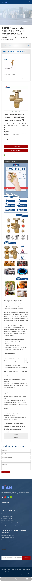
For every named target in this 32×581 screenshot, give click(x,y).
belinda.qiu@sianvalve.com (7, 539)
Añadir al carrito (16, 150)
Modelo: (6, 127)
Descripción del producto (11, 161)
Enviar (5, 472)
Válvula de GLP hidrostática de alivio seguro (10, 74)
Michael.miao (4, 542)
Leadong (28, 574)
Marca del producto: (6, 130)
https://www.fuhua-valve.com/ (8, 520)
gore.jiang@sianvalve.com (7, 537)
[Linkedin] (8, 497)
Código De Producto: (6, 133)
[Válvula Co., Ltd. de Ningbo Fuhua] (8, 486)
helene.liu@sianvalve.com (7, 535)
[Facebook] (2, 497)
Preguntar (17, 146)
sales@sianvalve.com (8, 516)
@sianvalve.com (11, 542)
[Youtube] (5, 497)
